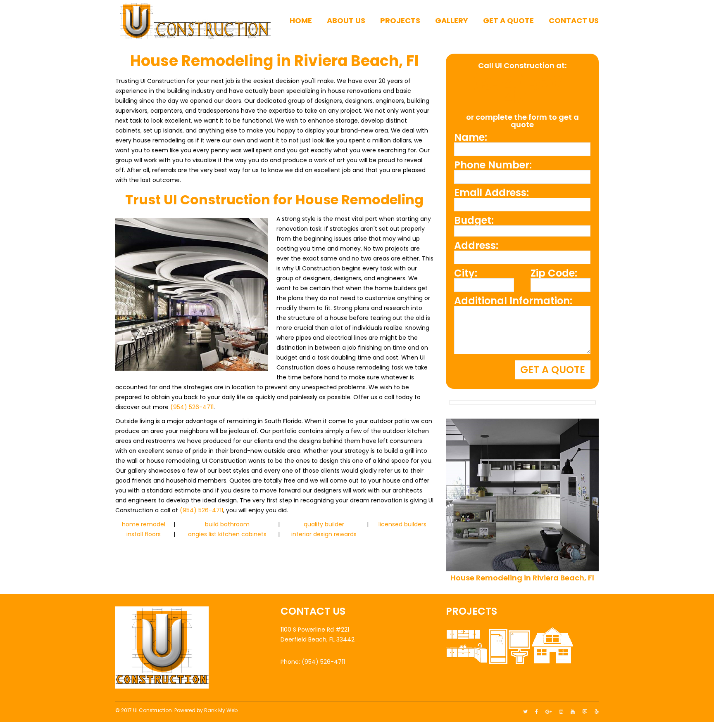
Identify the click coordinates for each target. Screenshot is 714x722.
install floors (143, 534)
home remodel (143, 524)
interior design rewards (324, 534)
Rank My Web (221, 710)
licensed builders (402, 524)
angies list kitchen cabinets (227, 534)
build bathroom (227, 524)
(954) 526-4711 (192, 407)
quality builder (324, 524)
